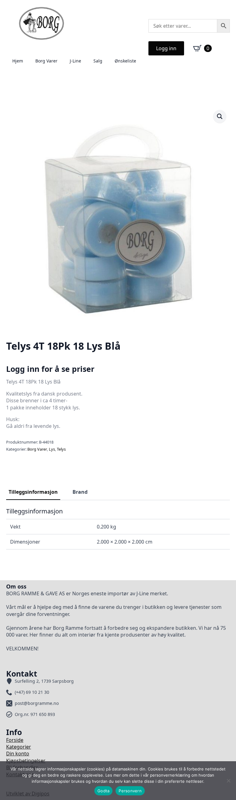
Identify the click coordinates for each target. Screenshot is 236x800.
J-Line (75, 61)
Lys (52, 449)
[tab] (33, 492)
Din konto (17, 753)
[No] (228, 781)
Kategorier (18, 746)
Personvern (130, 790)
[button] (219, 116)
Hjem (17, 61)
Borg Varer (46, 61)
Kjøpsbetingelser (25, 760)
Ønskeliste (125, 61)
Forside (14, 740)
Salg (97, 61)
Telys (61, 449)
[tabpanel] (118, 528)
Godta (103, 790)
